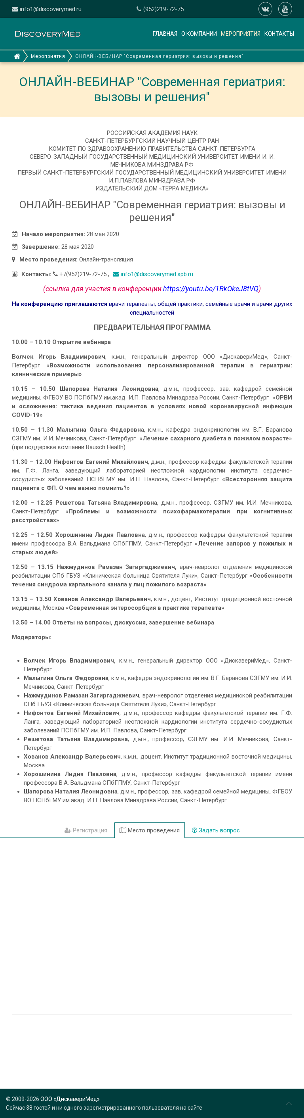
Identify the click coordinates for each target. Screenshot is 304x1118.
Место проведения (153, 830)
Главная (165, 34)
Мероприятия (240, 34)
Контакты (279, 34)
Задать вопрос (218, 830)
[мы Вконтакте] (265, 9)
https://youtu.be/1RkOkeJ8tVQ (210, 288)
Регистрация (89, 830)
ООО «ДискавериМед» (70, 1099)
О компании (199, 34)
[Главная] (17, 56)
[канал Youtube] (285, 9)
